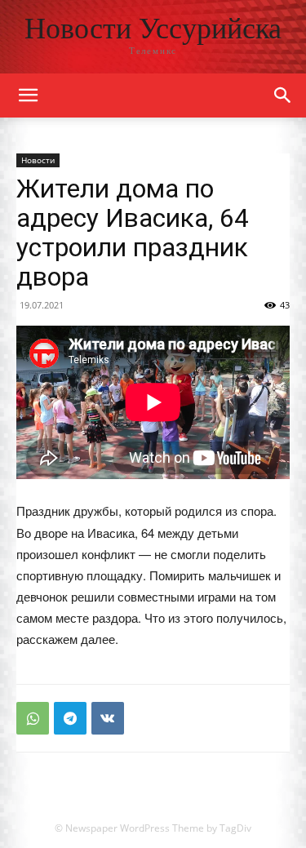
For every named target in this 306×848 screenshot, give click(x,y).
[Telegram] (70, 718)
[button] (283, 95)
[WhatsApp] (32, 718)
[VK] (107, 718)
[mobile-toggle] (28, 95)
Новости (38, 160)
